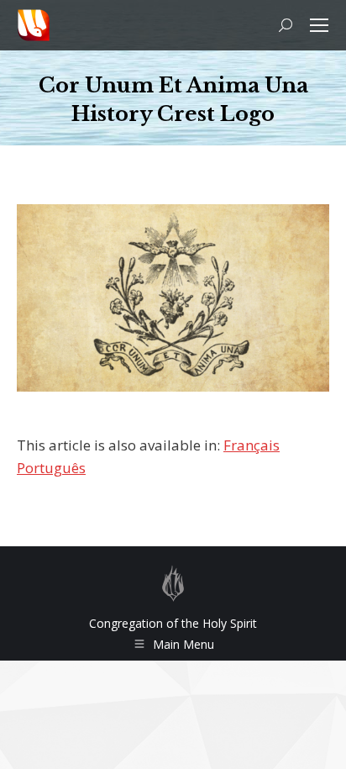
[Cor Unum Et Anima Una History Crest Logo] (173, 298)
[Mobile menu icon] (319, 25)
